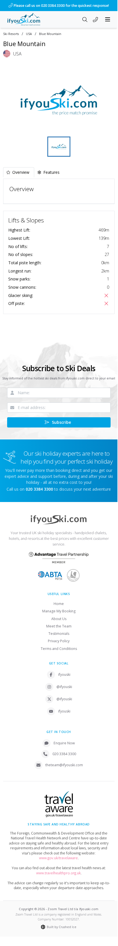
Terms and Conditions (59, 648)
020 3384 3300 (64, 753)
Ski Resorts (11, 34)
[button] (59, 100)
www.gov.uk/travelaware (58, 858)
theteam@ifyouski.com (64, 765)
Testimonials (58, 633)
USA (29, 34)
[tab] (18, 172)
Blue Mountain (50, 34)
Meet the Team (59, 626)
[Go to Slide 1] (58, 147)
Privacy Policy (59, 641)
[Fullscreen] (107, 128)
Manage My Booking (59, 611)
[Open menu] (108, 19)
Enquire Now (64, 743)
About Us (58, 618)
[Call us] (95, 20)
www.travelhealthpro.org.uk (58, 873)
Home (59, 603)
